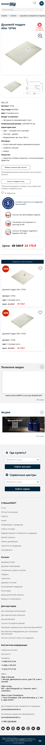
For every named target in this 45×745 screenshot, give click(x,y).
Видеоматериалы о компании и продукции (19, 533)
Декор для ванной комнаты (12, 595)
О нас (3, 508)
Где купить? (6, 654)
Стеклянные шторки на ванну (13, 570)
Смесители (5, 578)
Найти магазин (22, 466)
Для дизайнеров (8, 619)
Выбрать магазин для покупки (16, 167)
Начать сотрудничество (15, 181)
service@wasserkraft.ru (10, 717)
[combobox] (22, 459)
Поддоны (5, 574)
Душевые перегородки (10, 566)
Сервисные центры (9, 650)
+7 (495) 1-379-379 (8, 665)
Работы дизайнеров (9, 541)
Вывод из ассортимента (11, 599)
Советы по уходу (8, 529)
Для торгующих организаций (13, 611)
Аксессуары (6, 591)
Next (42, 367)
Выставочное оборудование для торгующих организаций (19, 632)
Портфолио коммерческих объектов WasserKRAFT (21, 627)
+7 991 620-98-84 (8, 721)
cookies (21, 739)
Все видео (40, 400)
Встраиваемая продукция (11, 586)
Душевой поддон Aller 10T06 (14, 334)
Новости (4, 516)
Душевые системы (8, 582)
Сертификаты (6, 550)
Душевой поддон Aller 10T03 (14, 289)
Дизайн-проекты (8, 537)
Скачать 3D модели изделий (13, 623)
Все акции (40, 436)
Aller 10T (4, 102)
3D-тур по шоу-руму (9, 512)
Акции (3, 520)
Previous (37, 367)
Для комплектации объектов (13, 615)
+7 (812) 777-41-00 (8, 669)
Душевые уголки (8, 562)
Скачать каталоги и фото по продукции (17, 638)
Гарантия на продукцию (11, 546)
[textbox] (14, 459)
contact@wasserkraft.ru (11, 709)
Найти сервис (22, 488)
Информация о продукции (12, 525)
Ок (40, 740)
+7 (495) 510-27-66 (8, 661)
